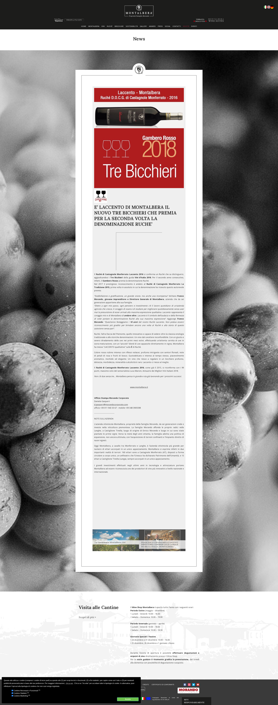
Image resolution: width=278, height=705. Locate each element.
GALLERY (143, 26)
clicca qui (69, 683)
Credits (146, 684)
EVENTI (194, 26)
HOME (83, 26)
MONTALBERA (93, 26)
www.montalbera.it (139, 387)
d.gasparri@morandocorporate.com (111, 404)
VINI (103, 26)
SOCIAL (167, 26)
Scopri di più (86, 617)
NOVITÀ (186, 26)
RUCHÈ (109, 26)
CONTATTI (177, 26)
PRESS (160, 26)
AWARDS (152, 26)
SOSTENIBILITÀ (132, 26)
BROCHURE (119, 26)
